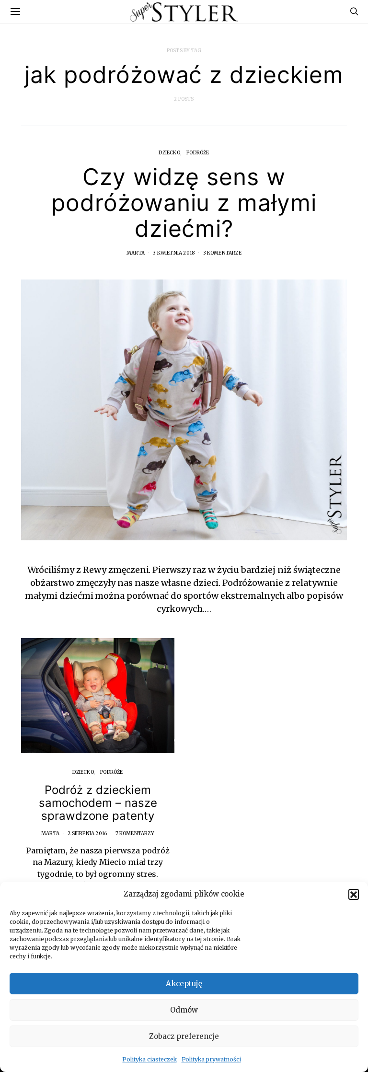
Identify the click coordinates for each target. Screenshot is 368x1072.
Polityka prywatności (211, 1059)
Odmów (184, 1009)
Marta (135, 253)
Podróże (197, 153)
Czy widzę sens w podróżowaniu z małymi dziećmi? (184, 203)
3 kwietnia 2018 (174, 253)
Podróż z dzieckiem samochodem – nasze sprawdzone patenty (98, 803)
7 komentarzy (134, 833)
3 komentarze (222, 253)
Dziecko (169, 153)
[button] (353, 894)
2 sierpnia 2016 (87, 833)
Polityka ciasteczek (149, 1059)
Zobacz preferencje (183, 1036)
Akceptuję (184, 983)
